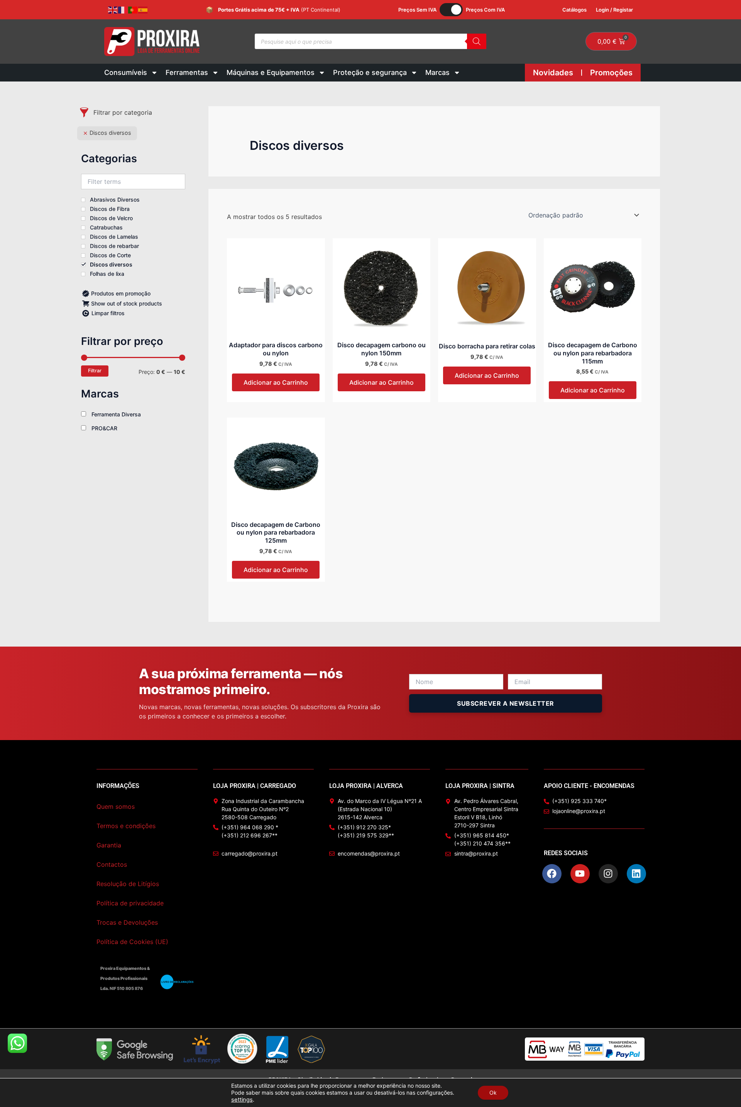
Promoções (611, 72)
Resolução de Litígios (127, 884)
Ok (493, 1092)
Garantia (108, 845)
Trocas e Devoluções (127, 922)
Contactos (111, 864)
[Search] (476, 41)
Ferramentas (187, 72)
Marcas (437, 72)
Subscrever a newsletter (505, 703)
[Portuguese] (133, 10)
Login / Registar (614, 10)
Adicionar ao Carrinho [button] (276, 382)
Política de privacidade (130, 903)
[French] (123, 10)
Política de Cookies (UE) (132, 942)
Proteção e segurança (370, 72)
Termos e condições (126, 826)
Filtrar (95, 371)
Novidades (553, 72)
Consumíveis (125, 72)
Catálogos (574, 10)
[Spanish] (143, 10)
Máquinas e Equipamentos (271, 72)
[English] (113, 10)
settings (242, 1099)
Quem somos (115, 806)
